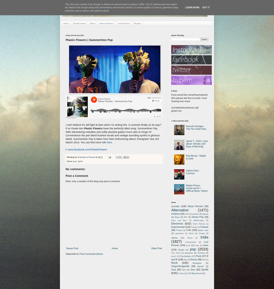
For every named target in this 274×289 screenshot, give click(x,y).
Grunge (202, 233)
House (190, 238)
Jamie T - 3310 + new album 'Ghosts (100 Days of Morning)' (197, 144)
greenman (179, 233)
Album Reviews (106, 23)
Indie (204, 237)
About (92, 23)
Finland (179, 230)
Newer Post (72, 248)
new (197, 245)
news (205, 245)
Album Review (195, 206)
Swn (193, 269)
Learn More (192, 7)
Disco (177, 217)
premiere (189, 253)
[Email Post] (109, 157)
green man (203, 230)
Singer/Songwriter (180, 266)
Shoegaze (197, 263)
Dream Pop (198, 217)
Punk (198, 256)
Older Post (156, 248)
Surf (184, 270)
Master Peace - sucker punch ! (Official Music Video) (196, 188)
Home (66, 23)
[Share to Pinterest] (127, 157)
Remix (194, 259)
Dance (205, 214)
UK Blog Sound (195, 273)
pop (74, 161)
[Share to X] (122, 157)
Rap (185, 260)
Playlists (137, 23)
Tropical (181, 273)
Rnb (204, 260)
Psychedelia (185, 256)
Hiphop (174, 238)
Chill (187, 214)
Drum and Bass (179, 220)
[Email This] (117, 157)
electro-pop (198, 220)
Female (194, 227)
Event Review (199, 224)
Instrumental (190, 242)
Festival (204, 227)
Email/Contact (79, 23)
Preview (201, 253)
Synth (80, 161)
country (195, 214)
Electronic (177, 223)
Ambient (175, 214)
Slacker (200, 266)
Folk (188, 230)
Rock (174, 262)
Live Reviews (123, 23)
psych (173, 256)
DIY (185, 217)
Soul (173, 269)
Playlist (181, 250)
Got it (206, 7)
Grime (191, 233)
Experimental (178, 227)
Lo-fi (188, 245)
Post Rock (176, 253)
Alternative (180, 210)
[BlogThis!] (119, 157)
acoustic (175, 206)
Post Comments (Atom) (91, 254)
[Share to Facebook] (125, 157)
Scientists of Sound (86, 157)
